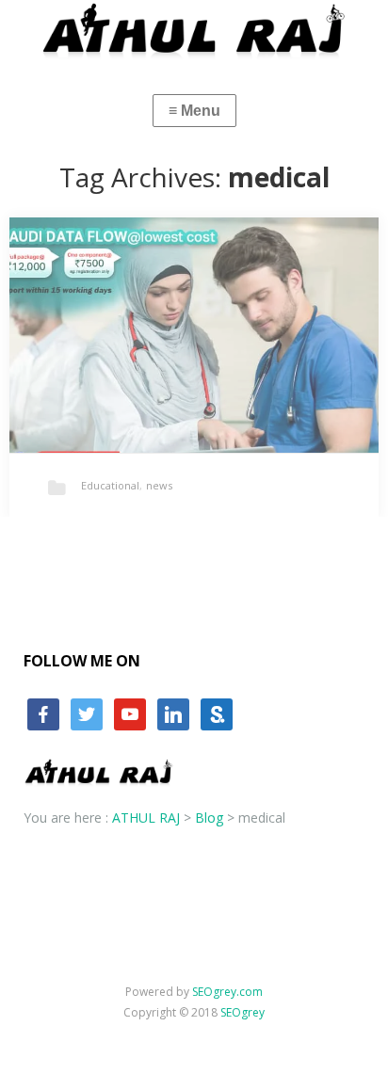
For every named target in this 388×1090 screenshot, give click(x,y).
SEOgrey (242, 1012)
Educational (110, 485)
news (159, 485)
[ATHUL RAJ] (194, 30)
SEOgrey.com (227, 992)
